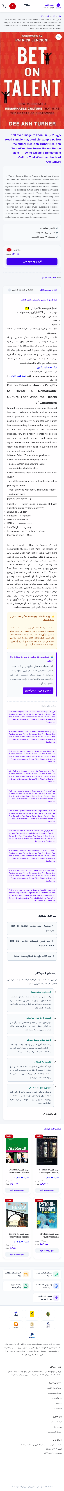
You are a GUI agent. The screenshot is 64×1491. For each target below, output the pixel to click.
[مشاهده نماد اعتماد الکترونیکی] (48, 1324)
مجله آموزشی (57, 1398)
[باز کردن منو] (30, 6)
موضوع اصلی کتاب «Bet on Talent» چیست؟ (32, 928)
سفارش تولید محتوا (55, 1393)
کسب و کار (45, 16)
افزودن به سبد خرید (32, 261)
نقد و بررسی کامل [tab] (48, 289)
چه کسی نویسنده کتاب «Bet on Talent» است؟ (32, 943)
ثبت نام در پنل (56, 1422)
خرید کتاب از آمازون (17, 376)
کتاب (53, 16)
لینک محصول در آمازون (47, 367)
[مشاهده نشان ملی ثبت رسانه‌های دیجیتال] (32, 1324)
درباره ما (59, 1403)
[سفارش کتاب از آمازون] (12, 6)
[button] (58, 37)
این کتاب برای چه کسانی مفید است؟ (32, 956)
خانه (59, 16)
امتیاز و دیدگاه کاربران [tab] (21, 289)
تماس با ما (58, 1408)
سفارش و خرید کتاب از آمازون (38, 690)
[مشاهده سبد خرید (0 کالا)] (4, 6)
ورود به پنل (58, 1427)
